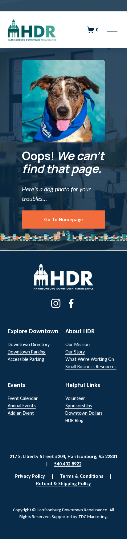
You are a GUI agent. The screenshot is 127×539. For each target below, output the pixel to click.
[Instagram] (56, 303)
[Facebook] (71, 303)
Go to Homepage (63, 219)
